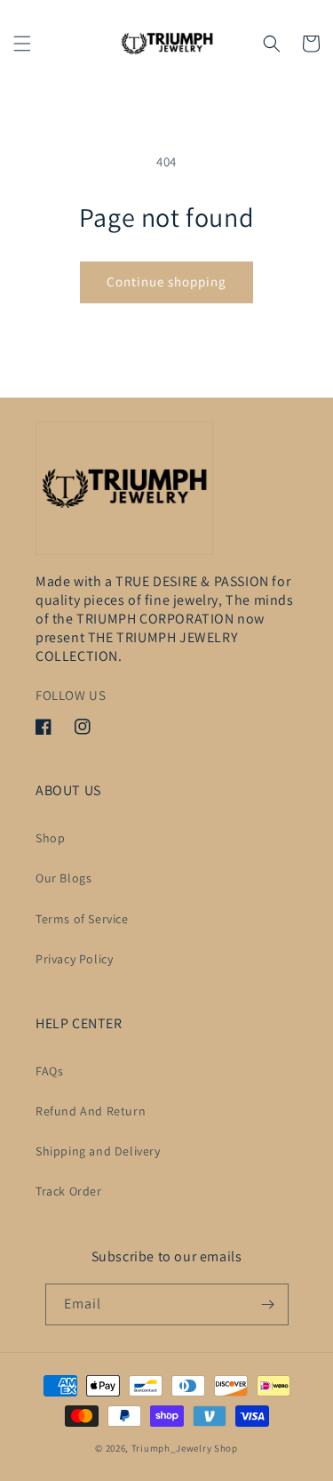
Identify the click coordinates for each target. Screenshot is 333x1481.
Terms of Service (82, 919)
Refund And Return (91, 1111)
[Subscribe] (268, 1304)
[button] (22, 43)
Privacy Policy (74, 959)
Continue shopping (166, 281)
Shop (50, 838)
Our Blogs (63, 878)
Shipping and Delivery (98, 1151)
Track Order (69, 1191)
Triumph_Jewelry (171, 1448)
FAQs (49, 1071)
